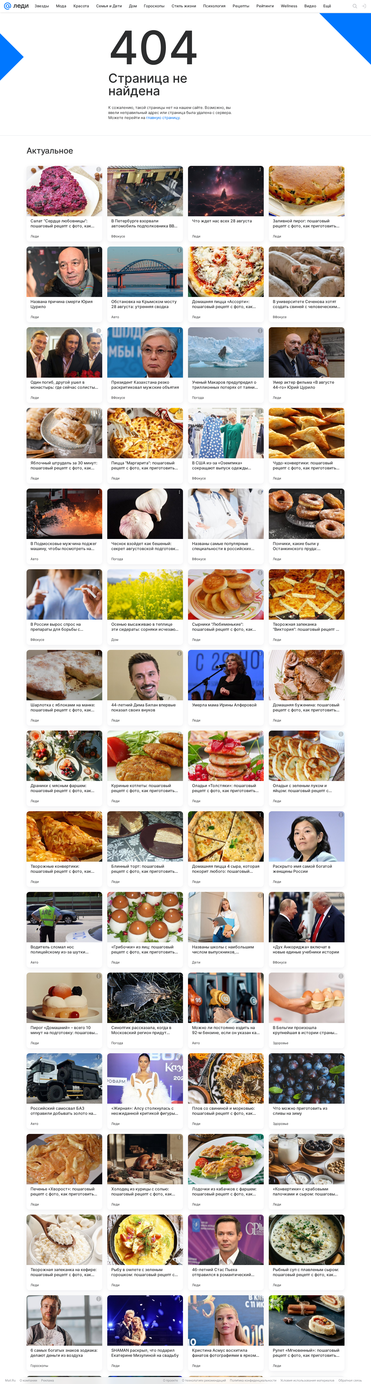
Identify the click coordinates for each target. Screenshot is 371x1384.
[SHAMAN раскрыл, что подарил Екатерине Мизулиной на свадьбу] (145, 1333)
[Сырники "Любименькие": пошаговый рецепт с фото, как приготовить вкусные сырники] (226, 607)
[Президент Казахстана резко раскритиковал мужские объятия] (145, 365)
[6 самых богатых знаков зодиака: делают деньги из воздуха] (64, 1333)
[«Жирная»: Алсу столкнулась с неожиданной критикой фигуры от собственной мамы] (145, 1091)
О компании (28, 1380)
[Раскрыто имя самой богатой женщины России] (306, 849)
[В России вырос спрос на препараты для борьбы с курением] (64, 607)
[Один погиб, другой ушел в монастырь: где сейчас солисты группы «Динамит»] (64, 365)
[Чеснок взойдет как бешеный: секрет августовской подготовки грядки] (145, 526)
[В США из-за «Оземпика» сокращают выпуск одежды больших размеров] (226, 446)
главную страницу (162, 117)
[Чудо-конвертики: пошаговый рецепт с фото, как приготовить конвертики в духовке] (306, 446)
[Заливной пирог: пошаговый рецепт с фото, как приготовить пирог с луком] (306, 204)
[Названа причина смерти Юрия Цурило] (64, 284)
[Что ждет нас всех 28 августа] (226, 204)
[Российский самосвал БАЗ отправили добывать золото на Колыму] (64, 1091)
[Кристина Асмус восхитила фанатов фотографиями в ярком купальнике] (226, 1333)
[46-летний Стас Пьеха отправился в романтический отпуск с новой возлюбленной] (226, 1252)
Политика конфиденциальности (253, 1380)
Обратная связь (350, 1380)
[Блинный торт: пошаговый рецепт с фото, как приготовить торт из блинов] (145, 849)
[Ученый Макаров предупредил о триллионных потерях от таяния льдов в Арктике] (226, 365)
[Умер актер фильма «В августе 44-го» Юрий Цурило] (306, 365)
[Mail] (7, 6)
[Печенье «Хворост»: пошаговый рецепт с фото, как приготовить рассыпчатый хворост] (64, 1172)
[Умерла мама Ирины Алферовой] (226, 688)
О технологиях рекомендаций (204, 1380)
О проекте (170, 1380)
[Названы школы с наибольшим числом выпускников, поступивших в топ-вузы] (226, 930)
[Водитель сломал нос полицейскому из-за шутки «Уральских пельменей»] (64, 930)
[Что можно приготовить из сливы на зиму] (306, 1091)
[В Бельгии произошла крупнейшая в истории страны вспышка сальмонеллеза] (306, 1010)
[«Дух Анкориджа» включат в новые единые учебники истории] (306, 930)
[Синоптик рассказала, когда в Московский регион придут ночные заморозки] (145, 1010)
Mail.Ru (10, 1380)
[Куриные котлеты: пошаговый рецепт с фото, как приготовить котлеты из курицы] (145, 768)
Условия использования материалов (307, 1380)
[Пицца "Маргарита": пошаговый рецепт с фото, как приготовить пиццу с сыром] (145, 446)
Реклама (47, 1380)
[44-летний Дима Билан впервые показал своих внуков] (145, 688)
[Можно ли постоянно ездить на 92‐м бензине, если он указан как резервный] (226, 1010)
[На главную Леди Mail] (20, 6)
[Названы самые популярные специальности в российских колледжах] (226, 526)
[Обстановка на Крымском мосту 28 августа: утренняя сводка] (145, 284)
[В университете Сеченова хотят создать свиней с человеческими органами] (306, 284)
